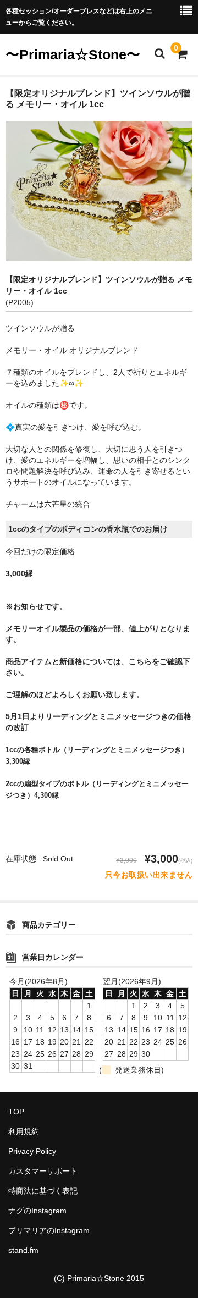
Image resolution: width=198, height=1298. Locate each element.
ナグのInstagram (37, 1210)
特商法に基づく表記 (43, 1190)
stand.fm (23, 1250)
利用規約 (23, 1131)
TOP (16, 1111)
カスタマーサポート (43, 1171)
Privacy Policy (32, 1151)
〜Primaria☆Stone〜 (73, 54)
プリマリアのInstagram (49, 1230)
